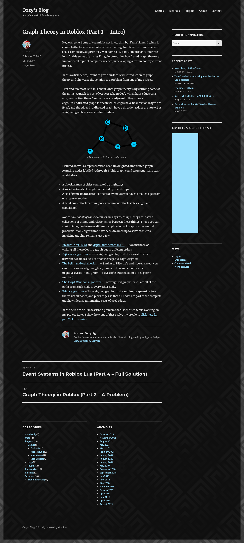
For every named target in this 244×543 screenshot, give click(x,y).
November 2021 (108, 437)
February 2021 (107, 451)
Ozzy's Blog (35, 10)
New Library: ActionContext (188, 68)
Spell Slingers (37, 458)
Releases (29, 472)
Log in (177, 256)
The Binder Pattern (184, 88)
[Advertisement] (185, 183)
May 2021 (105, 444)
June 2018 (105, 479)
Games (159, 10)
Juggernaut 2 (37, 451)
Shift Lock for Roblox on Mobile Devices (194, 96)
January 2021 (106, 455)
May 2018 (105, 483)
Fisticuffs (35, 448)
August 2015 (106, 504)
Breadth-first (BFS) (74, 245)
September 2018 (108, 472)
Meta (27, 437)
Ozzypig (26, 51)
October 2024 (107, 434)
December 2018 (108, 469)
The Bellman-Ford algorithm (80, 263)
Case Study (28, 60)
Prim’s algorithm (73, 291)
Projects (29, 441)
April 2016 (105, 500)
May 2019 (105, 465)
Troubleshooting (36, 479)
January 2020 (107, 462)
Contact (216, 10)
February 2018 (107, 486)
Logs (30, 462)
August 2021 (106, 441)
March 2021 (106, 448)
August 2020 (106, 458)
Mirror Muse (37, 455)
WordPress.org (181, 266)
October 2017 (107, 490)
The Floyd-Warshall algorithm (81, 282)
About (203, 10)
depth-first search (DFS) (108, 245)
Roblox (31, 65)
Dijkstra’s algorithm (75, 254)
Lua (24, 65)
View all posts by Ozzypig (87, 340)
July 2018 (104, 476)
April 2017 (105, 493)
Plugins (189, 10)
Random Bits (31, 469)
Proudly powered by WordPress (53, 527)
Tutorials (174, 10)
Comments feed (182, 263)
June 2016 (105, 497)
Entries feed (180, 259)
